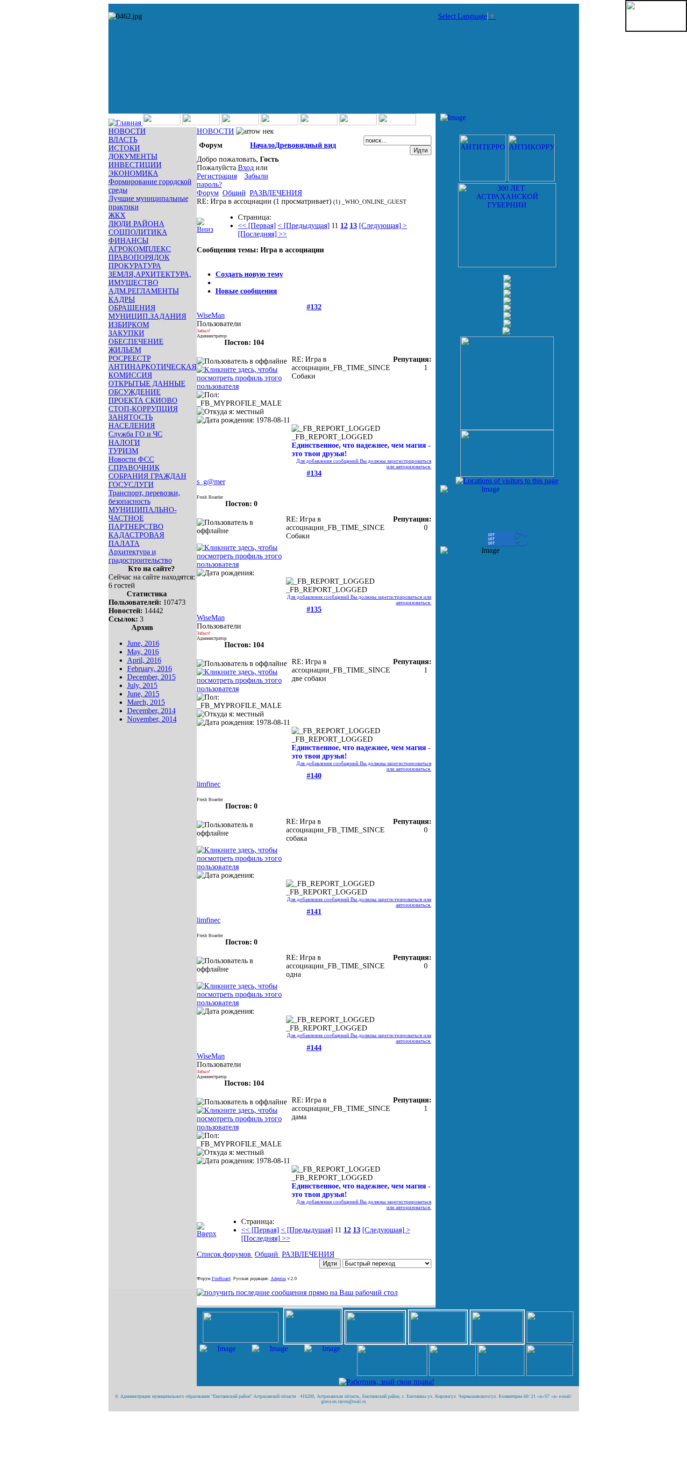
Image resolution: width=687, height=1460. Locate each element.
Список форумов (225, 1254)
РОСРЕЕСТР (129, 358)
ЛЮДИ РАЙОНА (136, 224)
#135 (314, 609)
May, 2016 (143, 652)
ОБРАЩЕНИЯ (132, 308)
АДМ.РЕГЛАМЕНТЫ (143, 291)
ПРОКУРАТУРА (134, 266)
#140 (314, 776)
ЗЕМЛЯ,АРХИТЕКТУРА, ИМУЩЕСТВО (149, 278)
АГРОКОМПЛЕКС (139, 249)
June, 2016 (143, 643)
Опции (208, 258)
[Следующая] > (383, 225)
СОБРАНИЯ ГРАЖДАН (147, 476)
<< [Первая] (257, 225)
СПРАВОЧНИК (134, 468)
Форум (208, 193)
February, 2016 (149, 669)
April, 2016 (144, 660)
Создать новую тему (249, 274)
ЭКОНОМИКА (133, 173)
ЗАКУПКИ (126, 333)
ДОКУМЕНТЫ (132, 156)
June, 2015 (143, 694)
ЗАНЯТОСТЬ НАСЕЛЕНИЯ (131, 421)
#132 (314, 307)
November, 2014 (152, 719)
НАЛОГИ (124, 442)
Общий (234, 193)
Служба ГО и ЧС (135, 434)
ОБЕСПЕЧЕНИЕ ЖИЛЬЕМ (136, 345)
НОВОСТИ (127, 131)
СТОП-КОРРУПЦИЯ (143, 409)
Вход (246, 168)
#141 (314, 912)
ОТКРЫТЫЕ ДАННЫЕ (147, 383)
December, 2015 (151, 677)
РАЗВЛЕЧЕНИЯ (276, 193)
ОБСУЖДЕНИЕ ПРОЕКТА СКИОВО (143, 396)
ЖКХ (117, 215)
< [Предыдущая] (303, 225)
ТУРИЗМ (123, 451)
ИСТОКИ (124, 148)
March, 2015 (146, 702)
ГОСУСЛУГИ (131, 484)
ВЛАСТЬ (122, 139)
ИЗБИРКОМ (128, 325)
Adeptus (278, 1278)
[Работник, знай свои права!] (386, 1382)
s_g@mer (211, 482)
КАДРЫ (121, 299)
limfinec (209, 784)
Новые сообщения (246, 291)
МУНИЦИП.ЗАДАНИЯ (147, 316)
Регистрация (217, 176)
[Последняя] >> (262, 234)
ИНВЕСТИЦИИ (135, 165)
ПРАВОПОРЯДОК (139, 257)
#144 (314, 1048)
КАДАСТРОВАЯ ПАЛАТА (136, 539)
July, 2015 (142, 685)
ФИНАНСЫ (128, 240)
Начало (262, 145)
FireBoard (221, 1278)
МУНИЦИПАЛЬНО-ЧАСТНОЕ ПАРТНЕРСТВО (142, 518)
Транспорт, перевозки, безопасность (144, 497)
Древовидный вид (305, 145)
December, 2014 (151, 711)
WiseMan (211, 315)
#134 (314, 473)
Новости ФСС (131, 459)
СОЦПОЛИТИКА (137, 232)
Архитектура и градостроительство (140, 556)
